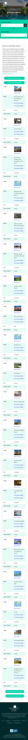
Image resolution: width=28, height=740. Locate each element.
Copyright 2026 (11, 734)
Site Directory (8, 720)
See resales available (18, 105)
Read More (17, 717)
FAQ (3, 720)
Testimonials (9, 723)
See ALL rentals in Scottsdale (14, 78)
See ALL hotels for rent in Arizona (14, 696)
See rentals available (18, 103)
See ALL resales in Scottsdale (14, 82)
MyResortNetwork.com (8, 73)
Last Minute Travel (17, 723)
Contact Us (24, 720)
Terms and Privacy (16, 720)
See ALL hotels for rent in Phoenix (14, 691)
